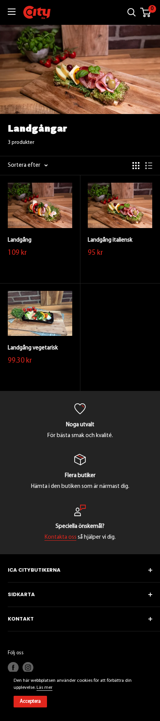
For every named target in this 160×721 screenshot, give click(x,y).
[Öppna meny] (12, 12)
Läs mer (44, 687)
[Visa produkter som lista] (148, 165)
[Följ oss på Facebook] (13, 667)
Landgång (19, 240)
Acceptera (30, 701)
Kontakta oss (61, 537)
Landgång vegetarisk (33, 348)
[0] (146, 12)
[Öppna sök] (131, 12)
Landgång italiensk (110, 240)
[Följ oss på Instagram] (28, 667)
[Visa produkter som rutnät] (135, 165)
